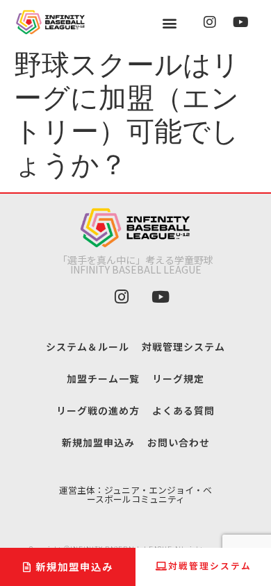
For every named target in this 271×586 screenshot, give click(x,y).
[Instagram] (210, 22)
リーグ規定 (178, 378)
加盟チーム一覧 (103, 378)
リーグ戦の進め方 (98, 410)
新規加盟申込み (98, 442)
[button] (169, 22)
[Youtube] (240, 22)
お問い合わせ (178, 442)
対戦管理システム (183, 346)
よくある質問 (183, 410)
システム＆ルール (87, 346)
